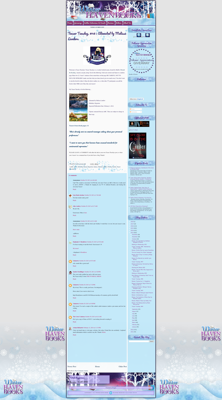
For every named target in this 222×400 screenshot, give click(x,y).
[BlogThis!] (92, 164)
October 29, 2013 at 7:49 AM (93, 195)
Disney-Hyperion (88, 167)
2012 (132, 329)
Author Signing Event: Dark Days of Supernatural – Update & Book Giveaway (141, 188)
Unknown (76, 261)
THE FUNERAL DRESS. (94, 276)
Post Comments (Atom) (81, 371)
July (133, 313)
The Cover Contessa (79, 317)
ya (75, 169)
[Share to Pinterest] (97, 164)
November (135, 236)
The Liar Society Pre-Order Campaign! (142, 252)
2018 (132, 221)
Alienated (80, 167)
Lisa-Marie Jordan (78, 195)
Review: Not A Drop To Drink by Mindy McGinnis (142, 255)
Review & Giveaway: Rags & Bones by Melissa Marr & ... (141, 284)
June (133, 316)
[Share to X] (94, 164)
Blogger (114, 388)
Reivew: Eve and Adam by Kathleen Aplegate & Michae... (141, 241)
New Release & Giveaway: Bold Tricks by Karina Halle (142, 276)
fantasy (95, 167)
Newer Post (71, 366)
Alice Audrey (77, 206)
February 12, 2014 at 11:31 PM (92, 327)
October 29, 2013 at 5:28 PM (93, 272)
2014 (75, 167)
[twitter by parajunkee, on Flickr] (139, 36)
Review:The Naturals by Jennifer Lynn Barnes (141, 258)
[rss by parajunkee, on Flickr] (134, 36)
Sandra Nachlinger (78, 272)
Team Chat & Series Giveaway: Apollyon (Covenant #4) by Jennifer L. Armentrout (140, 178)
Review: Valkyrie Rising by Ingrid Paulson (142, 292)
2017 (132, 224)
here (85, 213)
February (134, 324)
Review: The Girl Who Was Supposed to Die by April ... (142, 270)
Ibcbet (104, 332)
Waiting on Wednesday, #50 (139, 273)
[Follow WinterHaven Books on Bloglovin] (136, 100)
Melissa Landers (102, 167)
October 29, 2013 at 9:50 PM (87, 303)
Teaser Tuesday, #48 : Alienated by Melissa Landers (141, 247)
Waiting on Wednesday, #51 (139, 244)
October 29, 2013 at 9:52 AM (95, 242)
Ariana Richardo (78, 328)
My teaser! (76, 248)
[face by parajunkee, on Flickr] (143, 36)
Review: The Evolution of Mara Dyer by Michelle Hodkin (142, 297)
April (133, 320)
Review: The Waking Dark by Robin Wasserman (141, 303)
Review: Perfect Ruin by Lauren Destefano (143, 250)
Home (69, 22)
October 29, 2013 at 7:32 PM (87, 285)
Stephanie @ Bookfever (80, 242)
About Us (127, 22)
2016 (132, 226)
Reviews (111, 22)
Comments (134, 112)
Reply (74, 189)
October (134, 239)
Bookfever (84, 252)
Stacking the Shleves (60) (138, 267)
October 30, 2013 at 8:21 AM (93, 316)
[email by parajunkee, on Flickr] (147, 36)
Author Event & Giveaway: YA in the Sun (140, 197)
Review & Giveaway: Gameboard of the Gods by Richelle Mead (142, 168)
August (134, 311)
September (135, 309)
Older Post (123, 366)
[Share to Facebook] (96, 164)
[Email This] (91, 164)
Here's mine (76, 229)
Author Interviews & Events (95, 22)
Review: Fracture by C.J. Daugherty (141, 281)
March (134, 322)
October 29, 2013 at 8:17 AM (89, 206)
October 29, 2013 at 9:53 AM (87, 261)
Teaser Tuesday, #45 (137, 290)
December (135, 234)
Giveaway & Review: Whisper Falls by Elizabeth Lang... (141, 287)
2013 (132, 232)
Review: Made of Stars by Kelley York (141, 300)
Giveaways (78, 22)
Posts (133, 109)
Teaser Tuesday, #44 (137, 306)
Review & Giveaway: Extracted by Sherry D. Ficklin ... (142, 264)
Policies (119, 22)
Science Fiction (112, 167)
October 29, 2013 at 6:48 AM (89, 180)
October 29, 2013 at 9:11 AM (89, 221)
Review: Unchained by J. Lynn (139, 295)
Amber (77, 164)
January (134, 327)
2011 (132, 332)
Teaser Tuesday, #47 (137, 262)
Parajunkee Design (131, 392)
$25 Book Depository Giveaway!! (139, 206)
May (133, 318)
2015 (132, 228)
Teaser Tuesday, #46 (137, 279)
